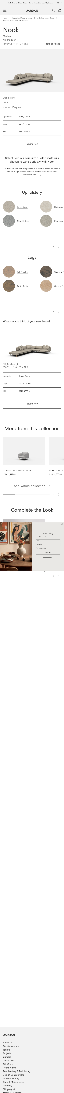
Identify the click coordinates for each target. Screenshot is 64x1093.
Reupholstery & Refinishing (16, 1071)
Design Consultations (13, 1075)
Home (5, 18)
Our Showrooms (11, 1046)
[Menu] (4, 11)
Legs (5, 102)
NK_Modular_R (25, 21)
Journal (6, 1050)
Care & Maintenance (13, 1082)
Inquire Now (32, 144)
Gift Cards (8, 1064)
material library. (30, 175)
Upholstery (9, 98)
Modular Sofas (8, 21)
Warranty (7, 1085)
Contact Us (8, 1060)
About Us (7, 1042)
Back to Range (53, 44)
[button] (19, 208)
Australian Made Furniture (22, 18)
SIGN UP (48, 553)
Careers (7, 1057)
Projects (7, 1053)
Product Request (12, 107)
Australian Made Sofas (45, 18)
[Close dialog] (62, 524)
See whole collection (30, 486)
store (44, 172)
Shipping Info (9, 1089)
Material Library (11, 1078)
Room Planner (10, 1068)
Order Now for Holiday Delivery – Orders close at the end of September (30, 3)
